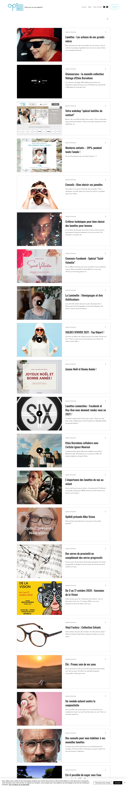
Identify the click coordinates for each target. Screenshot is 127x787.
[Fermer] (124, 782)
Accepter (118, 783)
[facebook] (104, 7)
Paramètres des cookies (102, 783)
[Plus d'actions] (106, 32)
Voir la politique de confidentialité (19, 785)
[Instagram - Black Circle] (107, 7)
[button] (108, 19)
